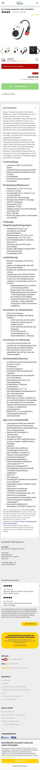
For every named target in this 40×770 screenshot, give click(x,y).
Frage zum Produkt (9, 94)
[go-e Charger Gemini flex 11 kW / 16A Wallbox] (20, 28)
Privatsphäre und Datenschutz (12, 696)
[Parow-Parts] (20, 3)
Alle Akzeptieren (20, 761)
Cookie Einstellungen (9, 699)
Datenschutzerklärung (7, 757)
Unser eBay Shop (13, 664)
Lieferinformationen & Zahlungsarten (14, 687)
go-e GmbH (35, 15)
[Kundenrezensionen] (5, 13)
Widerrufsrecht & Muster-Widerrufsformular (16, 690)
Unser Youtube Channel (15, 659)
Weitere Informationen (20, 766)
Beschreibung (10, 108)
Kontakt (5, 683)
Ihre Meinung (30, 624)
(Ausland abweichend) (22, 61)
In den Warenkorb (20, 86)
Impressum (6, 680)
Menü (3, 3)
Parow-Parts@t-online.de (12, 724)
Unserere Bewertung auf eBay (19, 668)
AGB (4, 693)
